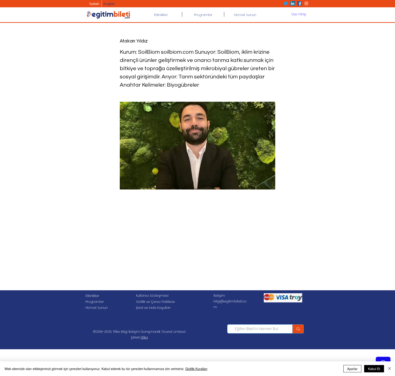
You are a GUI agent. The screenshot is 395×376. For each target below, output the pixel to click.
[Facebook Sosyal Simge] (299, 3)
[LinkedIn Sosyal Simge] (292, 3)
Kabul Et (374, 368)
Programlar (94, 301)
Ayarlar (352, 368)
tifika (144, 337)
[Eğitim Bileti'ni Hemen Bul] (298, 329)
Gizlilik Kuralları (196, 368)
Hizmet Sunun (96, 307)
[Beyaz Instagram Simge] (306, 3)
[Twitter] (285, 3)
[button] (203, 14)
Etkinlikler (92, 295)
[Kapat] (389, 368)
